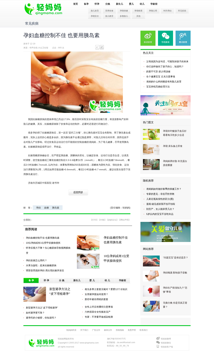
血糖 (46, 207)
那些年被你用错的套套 (96, 299)
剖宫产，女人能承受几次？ (160, 209)
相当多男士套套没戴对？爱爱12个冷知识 (106, 289)
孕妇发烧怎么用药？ (36, 260)
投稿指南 (120, 330)
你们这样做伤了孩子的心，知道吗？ (165, 66)
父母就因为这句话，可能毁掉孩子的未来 (167, 61)
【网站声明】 (124, 220)
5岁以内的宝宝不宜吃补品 (159, 214)
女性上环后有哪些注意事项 (99, 306)
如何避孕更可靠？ (35, 312)
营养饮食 (109, 11)
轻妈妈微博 (166, 339)
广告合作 (96, 330)
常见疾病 (182, 11)
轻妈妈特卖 (71, 330)
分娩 (107, 4)
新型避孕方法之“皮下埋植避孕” (42, 307)
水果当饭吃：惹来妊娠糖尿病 (41, 265)
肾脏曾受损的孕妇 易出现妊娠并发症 (45, 270)
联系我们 (144, 330)
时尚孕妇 (168, 11)
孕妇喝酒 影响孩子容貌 (175, 272)
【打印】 (94, 220)
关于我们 (84, 330)
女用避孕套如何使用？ (96, 294)
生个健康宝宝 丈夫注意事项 (160, 76)
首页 (75, 4)
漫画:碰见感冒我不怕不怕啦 (160, 204)
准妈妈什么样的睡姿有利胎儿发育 (163, 81)
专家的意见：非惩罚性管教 (160, 194)
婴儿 (131, 4)
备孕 (86, 4)
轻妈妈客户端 (167, 347)
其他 (138, 16)
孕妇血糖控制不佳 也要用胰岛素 (42, 237)
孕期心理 (153, 11)
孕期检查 (138, 11)
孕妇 (38, 207)
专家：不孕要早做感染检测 (99, 316)
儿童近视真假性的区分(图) (160, 199)
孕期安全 (95, 16)
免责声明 (132, 330)
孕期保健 (124, 11)
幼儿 (142, 4)
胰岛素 (55, 207)
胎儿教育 (109, 16)
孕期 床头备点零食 (172, 146)
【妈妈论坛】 (112, 220)
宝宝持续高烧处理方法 (158, 86)
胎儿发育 (95, 11)
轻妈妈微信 (166, 343)
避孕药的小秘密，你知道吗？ (41, 317)
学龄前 (153, 4)
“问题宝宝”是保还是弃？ (175, 257)
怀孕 (97, 4)
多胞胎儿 (124, 16)
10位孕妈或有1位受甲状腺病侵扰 (43, 242)
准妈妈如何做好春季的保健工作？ (163, 189)
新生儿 (119, 4)
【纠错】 (102, 220)
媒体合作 (108, 330)
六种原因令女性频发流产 (98, 311)
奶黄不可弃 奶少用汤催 (158, 71)
